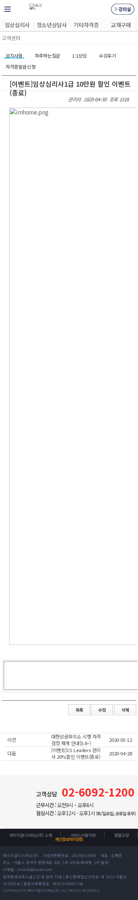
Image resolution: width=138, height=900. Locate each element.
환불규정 (121, 835)
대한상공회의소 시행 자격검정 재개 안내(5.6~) (76, 739)
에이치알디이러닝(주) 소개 (30, 835)
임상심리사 (17, 25)
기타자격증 (86, 25)
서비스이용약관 (83, 835)
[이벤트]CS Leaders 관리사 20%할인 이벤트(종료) (76, 753)
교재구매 (121, 25)
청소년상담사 (52, 25)
